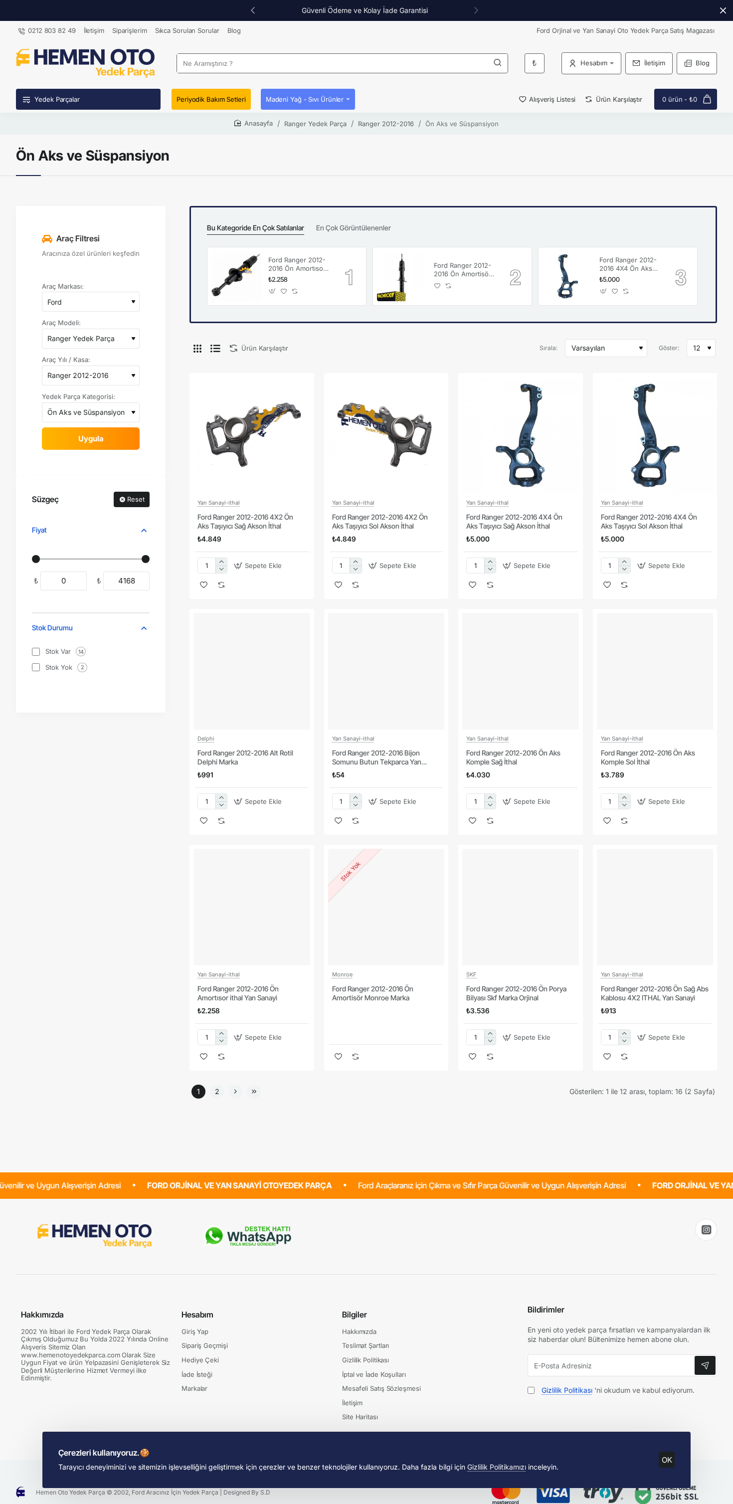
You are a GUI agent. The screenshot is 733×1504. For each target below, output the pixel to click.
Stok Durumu (52, 628)
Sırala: (548, 348)
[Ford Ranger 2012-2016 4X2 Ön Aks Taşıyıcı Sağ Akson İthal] (251, 435)
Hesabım (197, 1314)
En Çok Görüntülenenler (353, 227)
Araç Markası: (63, 286)
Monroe (342, 974)
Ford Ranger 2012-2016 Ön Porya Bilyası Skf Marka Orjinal (516, 993)
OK (667, 1460)
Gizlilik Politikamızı (496, 1467)
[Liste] (215, 348)
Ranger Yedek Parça (315, 124)
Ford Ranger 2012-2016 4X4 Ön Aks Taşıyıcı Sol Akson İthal (628, 264)
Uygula (91, 438)
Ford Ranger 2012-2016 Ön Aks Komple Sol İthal (648, 757)
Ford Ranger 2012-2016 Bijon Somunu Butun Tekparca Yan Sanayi (376, 758)
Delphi (205, 739)
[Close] (723, 10)
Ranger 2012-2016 (386, 124)
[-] (221, 569)
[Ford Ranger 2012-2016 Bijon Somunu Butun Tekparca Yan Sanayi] (386, 671)
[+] (221, 561)
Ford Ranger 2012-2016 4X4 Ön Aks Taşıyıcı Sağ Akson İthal (514, 521)
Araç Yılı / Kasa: (66, 360)
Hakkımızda (42, 1314)
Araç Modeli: (61, 323)
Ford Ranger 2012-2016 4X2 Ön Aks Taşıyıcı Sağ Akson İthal (245, 521)
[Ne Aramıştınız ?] (498, 63)
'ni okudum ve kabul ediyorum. (618, 1390)
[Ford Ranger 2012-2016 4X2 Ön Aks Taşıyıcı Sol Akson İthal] (386, 435)
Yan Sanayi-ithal (218, 503)
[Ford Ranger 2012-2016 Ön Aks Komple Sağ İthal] (520, 671)
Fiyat (39, 530)
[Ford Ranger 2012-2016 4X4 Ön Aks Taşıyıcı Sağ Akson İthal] (520, 435)
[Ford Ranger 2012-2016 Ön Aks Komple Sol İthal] (655, 671)
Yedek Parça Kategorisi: (78, 396)
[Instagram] (706, 1230)
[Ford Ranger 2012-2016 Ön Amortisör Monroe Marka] (402, 276)
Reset (136, 499)
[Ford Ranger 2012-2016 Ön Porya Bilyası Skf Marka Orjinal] (520, 907)
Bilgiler (354, 1314)
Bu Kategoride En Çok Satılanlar (255, 227)
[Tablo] (197, 348)
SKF (471, 974)
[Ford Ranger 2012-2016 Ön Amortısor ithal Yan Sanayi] (236, 276)
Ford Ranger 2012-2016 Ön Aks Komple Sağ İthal (513, 757)
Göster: (669, 348)
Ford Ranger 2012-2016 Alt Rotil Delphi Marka (245, 757)
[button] (253, 10)
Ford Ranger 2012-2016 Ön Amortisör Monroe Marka (462, 270)
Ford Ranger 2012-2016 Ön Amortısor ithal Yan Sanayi (297, 264)
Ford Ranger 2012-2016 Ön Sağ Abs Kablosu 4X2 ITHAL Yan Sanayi (655, 993)
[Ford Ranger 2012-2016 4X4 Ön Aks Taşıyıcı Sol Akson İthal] (567, 276)
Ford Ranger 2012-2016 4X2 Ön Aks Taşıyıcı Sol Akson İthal (380, 521)
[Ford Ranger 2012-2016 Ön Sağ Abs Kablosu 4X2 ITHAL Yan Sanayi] (655, 907)
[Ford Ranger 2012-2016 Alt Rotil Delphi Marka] (251, 671)
